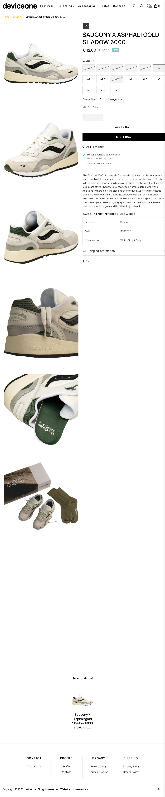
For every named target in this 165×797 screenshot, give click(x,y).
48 (116, 89)
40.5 (144, 68)
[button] (134, 6)
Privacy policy (98, 766)
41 (159, 68)
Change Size (115, 99)
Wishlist (66, 772)
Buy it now (123, 137)
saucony (17, 16)
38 (103, 68)
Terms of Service (98, 772)
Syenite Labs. (81, 789)
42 (88, 79)
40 (130, 68)
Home (6, 16)
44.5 (144, 79)
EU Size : (88, 60)
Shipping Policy (131, 766)
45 (158, 79)
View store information (99, 163)
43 (116, 79)
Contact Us (34, 766)
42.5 (102, 79)
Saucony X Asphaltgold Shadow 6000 (82, 718)
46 (88, 89)
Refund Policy (131, 772)
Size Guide (93, 107)
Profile (66, 766)
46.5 (102, 89)
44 (130, 79)
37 (88, 68)
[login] (141, 6)
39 (116, 68)
